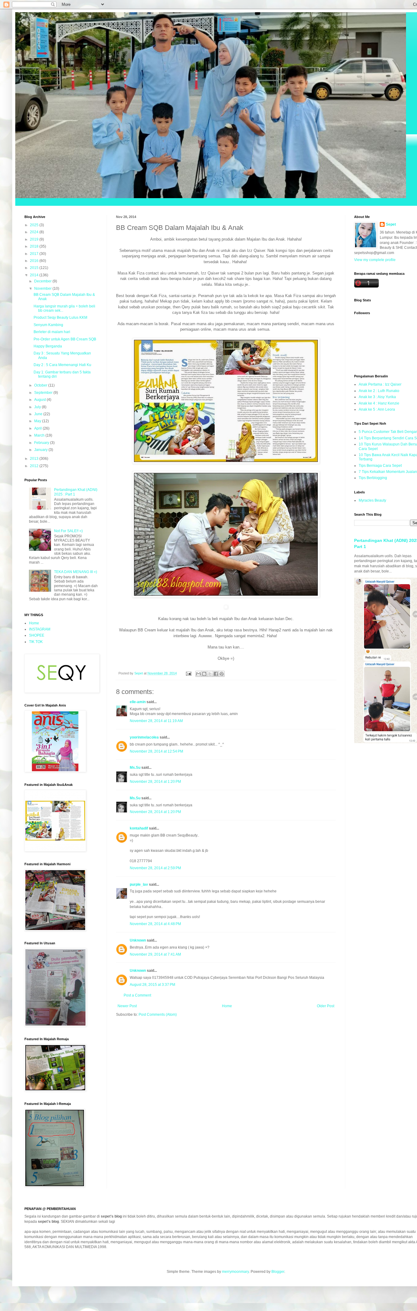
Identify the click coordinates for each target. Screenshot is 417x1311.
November (43, 288)
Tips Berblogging (373, 478)
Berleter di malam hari (52, 332)
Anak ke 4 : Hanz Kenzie (379, 403)
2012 (34, 466)
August (40, 400)
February (42, 443)
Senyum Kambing (48, 325)
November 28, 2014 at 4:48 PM (155, 924)
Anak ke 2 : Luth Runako (379, 391)
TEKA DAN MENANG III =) (75, 572)
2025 (34, 225)
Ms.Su (135, 767)
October (41, 385)
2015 (34, 268)
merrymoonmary (235, 1271)
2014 (34, 275)
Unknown (138, 940)
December (43, 281)
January (41, 450)
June (38, 414)
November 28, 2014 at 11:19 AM (156, 721)
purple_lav (139, 884)
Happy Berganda (48, 346)
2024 (34, 232)
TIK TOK (36, 642)
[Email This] (198, 674)
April (38, 428)
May (38, 421)
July (38, 407)
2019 (34, 239)
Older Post (325, 1006)
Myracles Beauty (372, 500)
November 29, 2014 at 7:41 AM (155, 954)
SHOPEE (36, 635)
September (43, 392)
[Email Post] (188, 673)
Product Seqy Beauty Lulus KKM (60, 317)
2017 (34, 254)
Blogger (277, 1271)
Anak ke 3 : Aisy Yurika (377, 397)
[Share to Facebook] (216, 674)
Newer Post (127, 1006)
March (39, 435)
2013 (34, 458)
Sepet (391, 224)
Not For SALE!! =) (68, 531)
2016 (34, 261)
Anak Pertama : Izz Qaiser (380, 384)
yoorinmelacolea (144, 737)
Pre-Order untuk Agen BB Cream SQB (65, 339)
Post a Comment (137, 995)
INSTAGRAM (39, 629)
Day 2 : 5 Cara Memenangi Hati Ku (62, 365)
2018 (34, 246)
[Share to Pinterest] (222, 674)
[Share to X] (210, 674)
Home (227, 1006)
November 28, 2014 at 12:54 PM (156, 751)
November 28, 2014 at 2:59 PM (155, 868)
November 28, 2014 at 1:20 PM (155, 781)
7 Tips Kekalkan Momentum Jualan (388, 472)
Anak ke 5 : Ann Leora (377, 409)
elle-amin (138, 702)
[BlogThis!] (204, 674)
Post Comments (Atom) (158, 1014)
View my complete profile (375, 260)
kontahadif (139, 828)
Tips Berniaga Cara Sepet (380, 465)
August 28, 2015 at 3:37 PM (152, 984)
